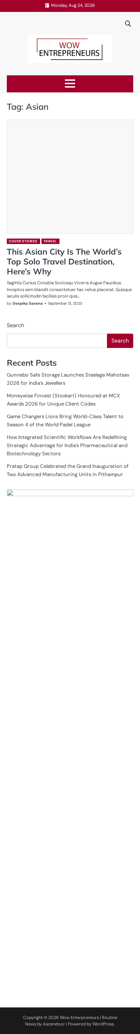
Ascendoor (54, 1024)
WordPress (103, 1024)
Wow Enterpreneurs (79, 1017)
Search (15, 325)
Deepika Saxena (28, 303)
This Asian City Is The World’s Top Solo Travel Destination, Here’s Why (64, 261)
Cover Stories (23, 241)
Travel (50, 241)
